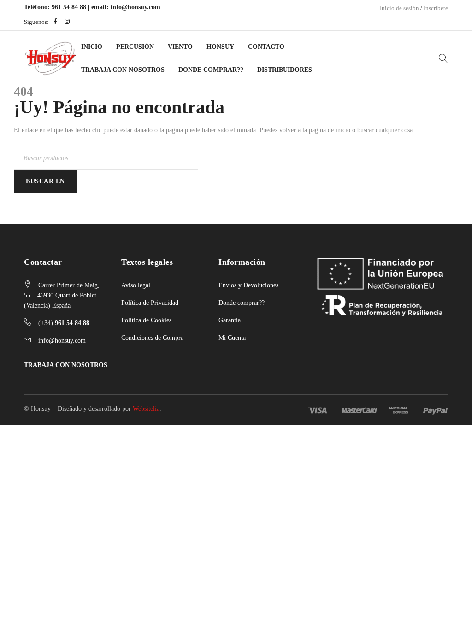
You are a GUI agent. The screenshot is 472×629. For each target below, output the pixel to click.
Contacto (266, 46)
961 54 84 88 (69, 7)
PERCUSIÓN (135, 46)
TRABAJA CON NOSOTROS (65, 364)
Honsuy (220, 46)
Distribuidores (284, 69)
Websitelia (146, 408)
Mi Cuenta (232, 337)
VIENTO (180, 46)
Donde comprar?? (241, 302)
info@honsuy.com (135, 7)
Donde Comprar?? (210, 69)
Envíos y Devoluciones (248, 285)
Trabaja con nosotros (123, 69)
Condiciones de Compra (152, 337)
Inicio (91, 46)
